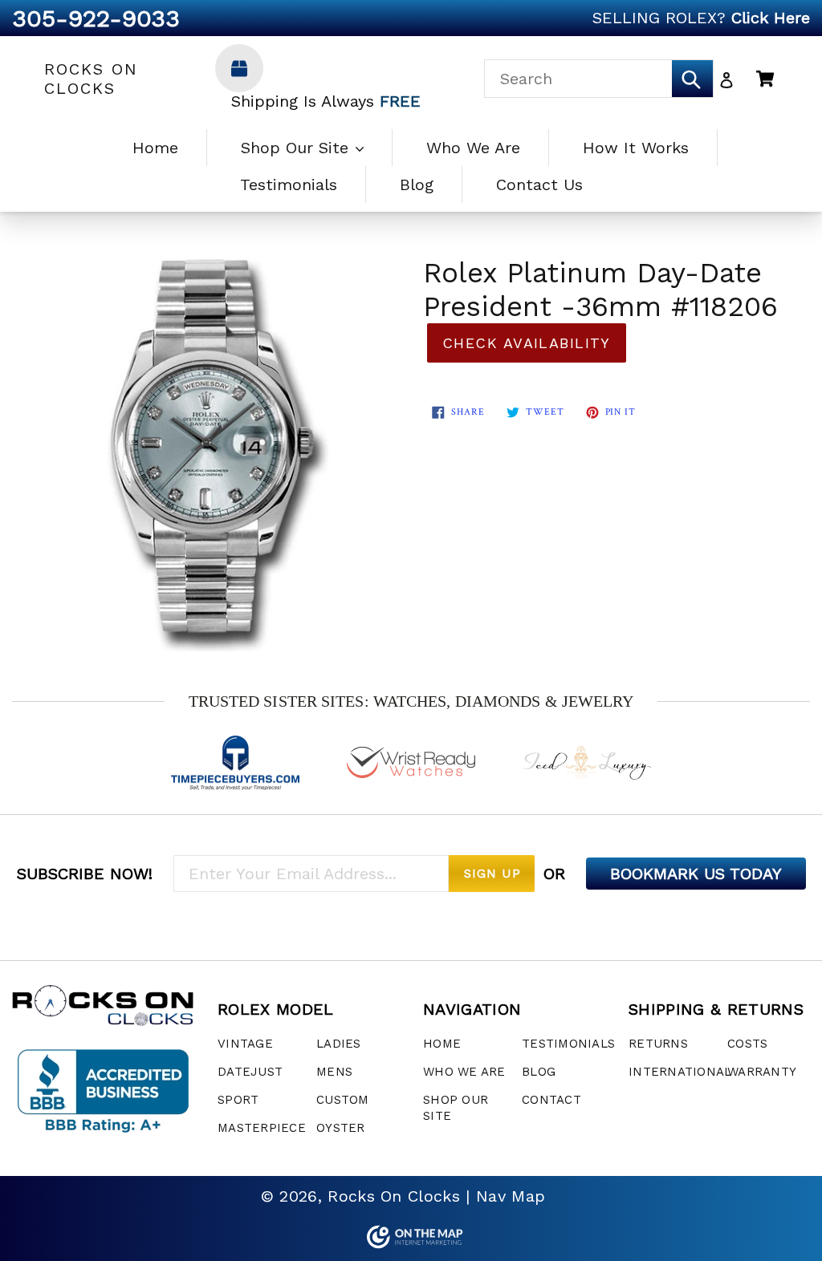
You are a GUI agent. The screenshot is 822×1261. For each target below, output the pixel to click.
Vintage (245, 1043)
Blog (416, 184)
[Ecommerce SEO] (411, 1237)
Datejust (250, 1071)
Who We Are (473, 147)
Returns (658, 1043)
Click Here (770, 17)
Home (155, 147)
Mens (334, 1071)
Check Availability (526, 343)
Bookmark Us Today (696, 873)
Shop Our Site (297, 147)
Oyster (340, 1128)
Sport (238, 1100)
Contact (551, 1100)
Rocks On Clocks (91, 78)
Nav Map (510, 1196)
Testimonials (288, 184)
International (680, 1071)
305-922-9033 (96, 18)
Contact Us (539, 184)
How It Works (636, 147)
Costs (747, 1043)
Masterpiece (262, 1128)
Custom (342, 1100)
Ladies (338, 1043)
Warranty (761, 1071)
